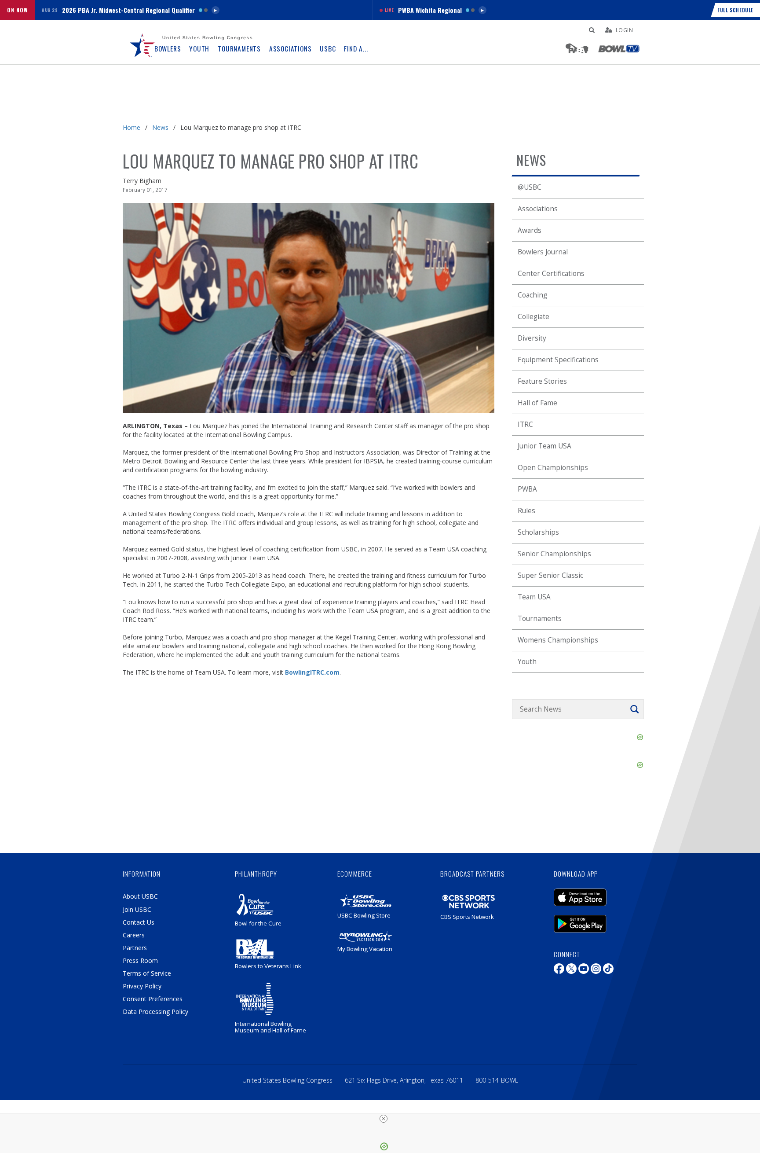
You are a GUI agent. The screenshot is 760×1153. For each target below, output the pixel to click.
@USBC (529, 187)
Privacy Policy (142, 986)
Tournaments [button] (239, 48)
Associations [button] (290, 48)
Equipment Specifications (558, 359)
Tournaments (540, 618)
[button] (204, 10)
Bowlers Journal (543, 252)
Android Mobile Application (593, 919)
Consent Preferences (153, 999)
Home (131, 127)
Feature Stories (542, 381)
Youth (527, 661)
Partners (135, 948)
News (160, 127)
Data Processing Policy (155, 1011)
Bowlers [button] (167, 48)
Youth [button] (199, 48)
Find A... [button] (356, 48)
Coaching (532, 295)
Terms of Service (147, 973)
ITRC (525, 424)
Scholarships (538, 532)
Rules (526, 510)
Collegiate (533, 316)
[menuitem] (142, 42)
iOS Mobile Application (593, 893)
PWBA (527, 489)
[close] (383, 1119)
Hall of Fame (537, 403)
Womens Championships (558, 640)
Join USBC (137, 909)
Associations (538, 208)
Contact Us (138, 922)
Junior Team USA (544, 446)
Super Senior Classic (550, 575)
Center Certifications (551, 273)
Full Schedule (735, 10)
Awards (529, 230)
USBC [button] (328, 48)
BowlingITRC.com (312, 672)
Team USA (534, 597)
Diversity (532, 338)
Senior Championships (554, 553)
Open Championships (553, 467)
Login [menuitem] (624, 29)
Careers (134, 935)
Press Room (140, 960)
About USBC (140, 896)
